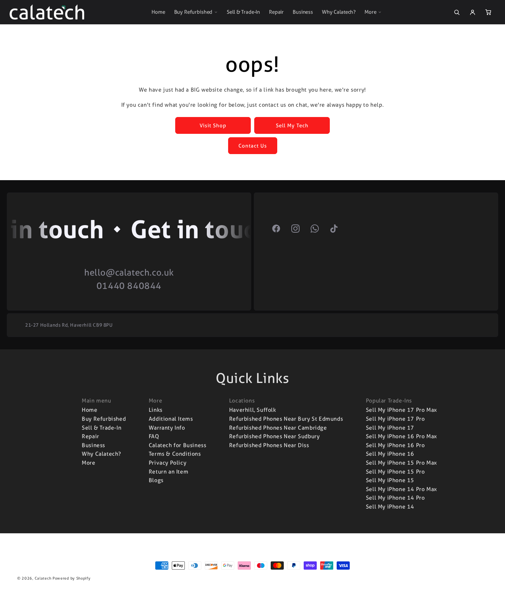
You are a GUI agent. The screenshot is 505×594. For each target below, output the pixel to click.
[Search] (456, 12)
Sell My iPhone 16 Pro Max (401, 436)
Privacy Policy (167, 462)
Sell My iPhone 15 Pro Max (401, 462)
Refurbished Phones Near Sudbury (274, 436)
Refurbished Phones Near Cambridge (278, 427)
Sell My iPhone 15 (390, 480)
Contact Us (252, 146)
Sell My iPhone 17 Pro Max (401, 410)
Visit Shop (213, 126)
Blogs (156, 480)
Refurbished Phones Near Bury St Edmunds (286, 419)
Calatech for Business (177, 445)
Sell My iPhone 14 (390, 506)
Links (155, 410)
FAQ (154, 436)
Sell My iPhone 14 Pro (395, 497)
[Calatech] (47, 12)
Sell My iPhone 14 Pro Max (401, 489)
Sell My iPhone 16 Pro (395, 445)
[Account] (472, 12)
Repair (276, 12)
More (370, 12)
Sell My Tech (292, 126)
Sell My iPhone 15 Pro (395, 471)
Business (303, 12)
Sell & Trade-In (243, 12)
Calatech (43, 578)
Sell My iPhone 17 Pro (395, 419)
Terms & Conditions (175, 454)
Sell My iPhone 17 (390, 427)
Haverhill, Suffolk (252, 410)
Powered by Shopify (72, 578)
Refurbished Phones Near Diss (269, 445)
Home (158, 12)
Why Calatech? (339, 12)
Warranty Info (167, 427)
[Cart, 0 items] (488, 12)
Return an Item (168, 471)
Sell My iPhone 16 (390, 454)
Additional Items (171, 419)
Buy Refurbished (193, 12)
